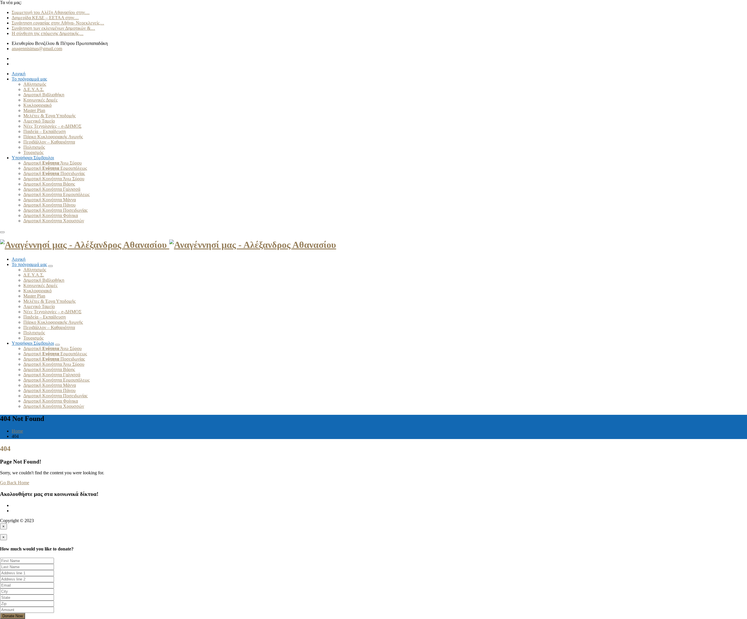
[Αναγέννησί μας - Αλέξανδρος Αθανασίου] (168, 244)
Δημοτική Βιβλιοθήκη (43, 94)
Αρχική (18, 73)
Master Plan (34, 110)
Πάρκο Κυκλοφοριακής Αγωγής (53, 136)
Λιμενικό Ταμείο (39, 120)
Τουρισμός (33, 152)
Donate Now (12, 616)
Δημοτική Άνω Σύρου (52, 162)
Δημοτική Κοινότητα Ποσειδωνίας (55, 210)
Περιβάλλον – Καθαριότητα (49, 141)
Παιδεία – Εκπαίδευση (44, 131)
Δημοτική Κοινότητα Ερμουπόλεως (56, 194)
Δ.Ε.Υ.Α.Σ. (33, 89)
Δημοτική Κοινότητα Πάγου (49, 204)
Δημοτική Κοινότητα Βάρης (49, 183)
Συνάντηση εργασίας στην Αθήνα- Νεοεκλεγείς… (58, 22)
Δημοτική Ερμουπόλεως (55, 168)
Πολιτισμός (34, 147)
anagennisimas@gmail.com (37, 48)
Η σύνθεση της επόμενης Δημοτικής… (47, 33)
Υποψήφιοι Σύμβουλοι (33, 157)
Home (17, 431)
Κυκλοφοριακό (37, 105)
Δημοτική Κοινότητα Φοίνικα (50, 215)
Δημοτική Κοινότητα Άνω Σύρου (53, 178)
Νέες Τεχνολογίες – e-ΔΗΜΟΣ (52, 126)
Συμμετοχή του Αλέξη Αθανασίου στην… (51, 12)
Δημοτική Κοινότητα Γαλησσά (51, 189)
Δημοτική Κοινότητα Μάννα (49, 199)
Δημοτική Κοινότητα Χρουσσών (53, 220)
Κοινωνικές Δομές (40, 99)
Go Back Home (14, 482)
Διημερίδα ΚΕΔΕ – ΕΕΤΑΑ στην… (45, 17)
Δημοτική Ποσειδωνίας (54, 173)
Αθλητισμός (34, 84)
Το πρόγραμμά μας (29, 78)
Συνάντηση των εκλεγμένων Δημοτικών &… (53, 28)
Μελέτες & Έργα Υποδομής (49, 115)
